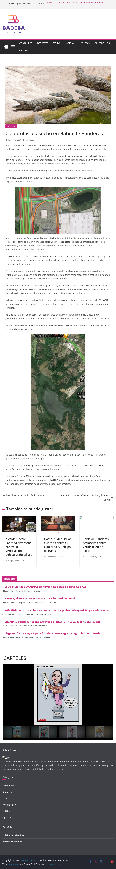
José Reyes (29, 140)
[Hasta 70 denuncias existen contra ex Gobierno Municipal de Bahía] (58, 518)
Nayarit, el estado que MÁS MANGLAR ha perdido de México (43, 598)
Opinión (24, 50)
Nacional (70, 43)
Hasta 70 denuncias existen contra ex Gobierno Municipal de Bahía (57, 545)
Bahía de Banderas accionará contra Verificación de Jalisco (96, 545)
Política (85, 43)
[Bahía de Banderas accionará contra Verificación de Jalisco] (97, 518)
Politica (6, 811)
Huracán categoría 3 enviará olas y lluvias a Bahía (85, 497)
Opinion (6, 817)
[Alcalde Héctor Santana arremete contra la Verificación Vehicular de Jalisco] (19, 518)
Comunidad (25, 43)
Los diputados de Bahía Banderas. (25, 495)
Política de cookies (12, 841)
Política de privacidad (13, 835)
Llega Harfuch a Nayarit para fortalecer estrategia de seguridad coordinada (52, 633)
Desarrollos (102, 43)
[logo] (6, 757)
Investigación (9, 804)
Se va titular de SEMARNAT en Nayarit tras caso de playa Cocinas (45, 586)
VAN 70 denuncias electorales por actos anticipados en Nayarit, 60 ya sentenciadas (57, 610)
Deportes (42, 43)
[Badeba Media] (6, 46)
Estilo (56, 43)
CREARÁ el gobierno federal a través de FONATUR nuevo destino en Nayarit (52, 621)
